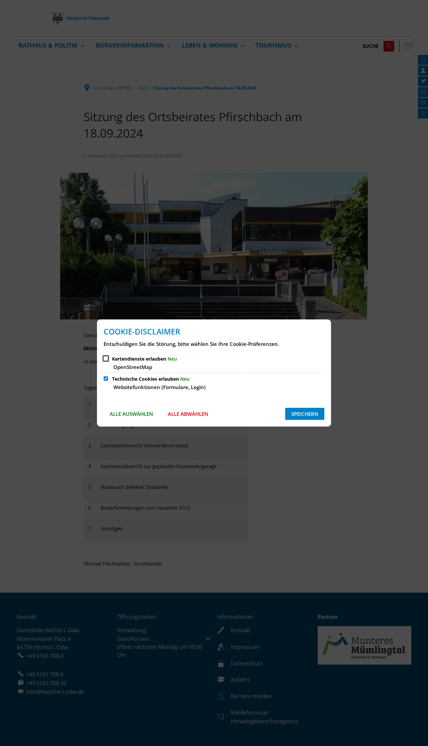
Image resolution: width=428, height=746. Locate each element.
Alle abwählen (188, 414)
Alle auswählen (131, 414)
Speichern (304, 414)
